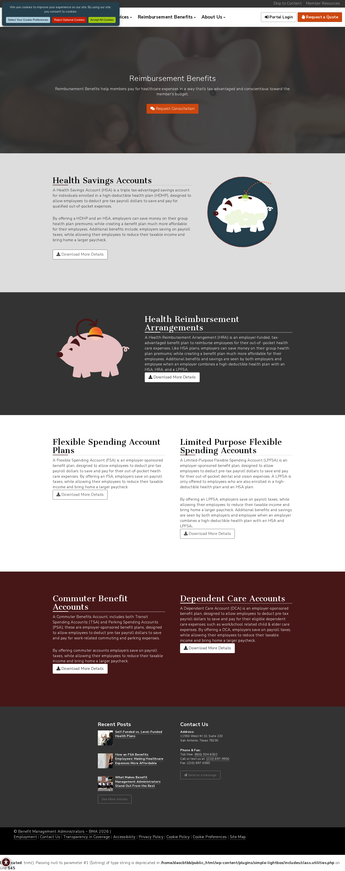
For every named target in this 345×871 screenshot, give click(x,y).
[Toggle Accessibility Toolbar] (6, 862)
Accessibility (124, 837)
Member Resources (323, 3)
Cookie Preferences (210, 837)
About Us (211, 17)
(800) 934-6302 (205, 754)
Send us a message (202, 775)
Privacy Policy (151, 837)
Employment (25, 837)
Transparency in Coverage (86, 837)
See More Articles (115, 799)
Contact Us (50, 837)
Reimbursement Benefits (165, 17)
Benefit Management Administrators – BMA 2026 (63, 831)
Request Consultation (175, 108)
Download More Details (82, 254)
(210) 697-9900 (217, 759)
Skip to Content (288, 3)
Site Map (238, 837)
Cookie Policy (178, 837)
